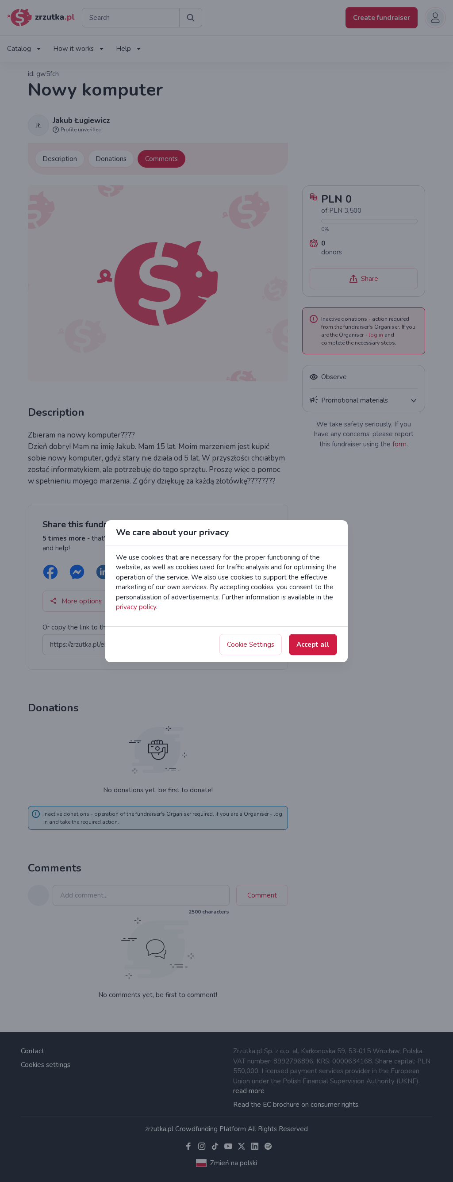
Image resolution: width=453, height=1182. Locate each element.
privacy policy (136, 607)
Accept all (313, 644)
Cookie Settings (250, 644)
